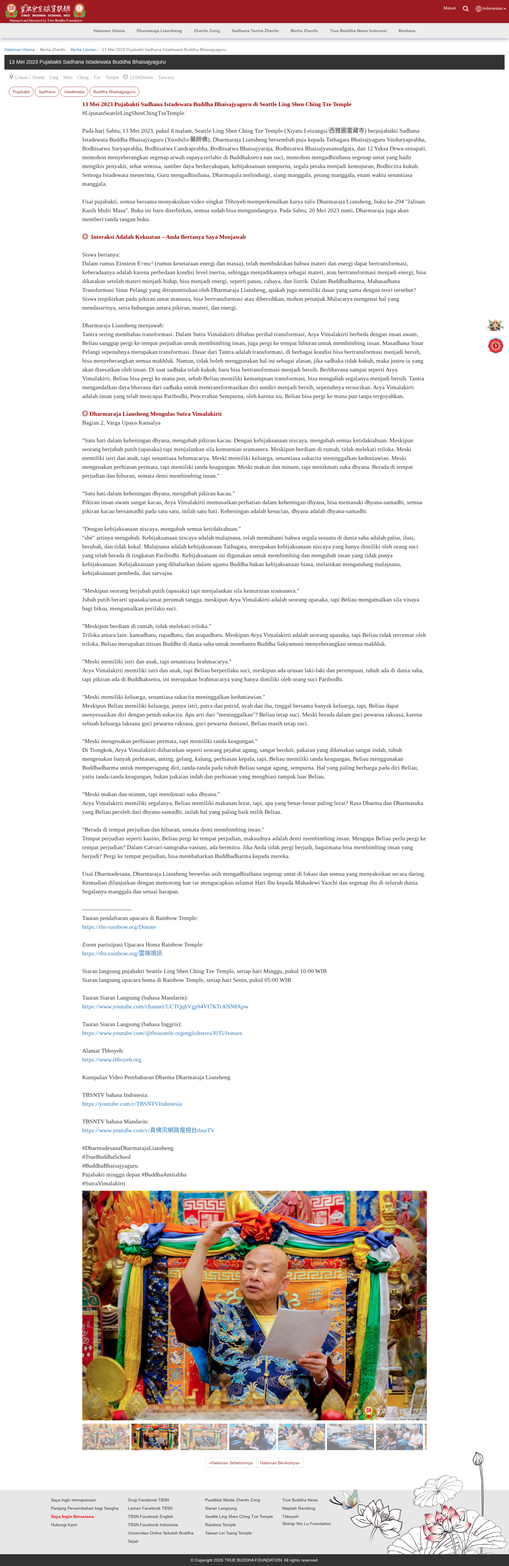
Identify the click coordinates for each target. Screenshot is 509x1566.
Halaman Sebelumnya (231, 1462)
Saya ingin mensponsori (73, 1500)
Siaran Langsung (221, 1508)
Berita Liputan (84, 49)
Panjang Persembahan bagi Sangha (84, 1508)
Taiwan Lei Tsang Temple (228, 1533)
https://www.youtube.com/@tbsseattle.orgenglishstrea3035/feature (162, 1033)
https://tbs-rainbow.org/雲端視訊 (122, 953)
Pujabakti (21, 91)
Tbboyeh (290, 1516)
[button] (159, 30)
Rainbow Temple (220, 1524)
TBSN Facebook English (150, 1516)
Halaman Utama (19, 49)
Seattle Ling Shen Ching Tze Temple (239, 1516)
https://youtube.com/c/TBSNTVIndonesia (132, 1103)
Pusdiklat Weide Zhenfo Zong (232, 1500)
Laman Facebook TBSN (150, 1508)
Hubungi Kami (64, 1524)
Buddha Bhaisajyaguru (114, 91)
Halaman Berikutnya (280, 1462)
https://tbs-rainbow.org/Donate (119, 927)
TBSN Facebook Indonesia (153, 1524)
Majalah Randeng (298, 1508)
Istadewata (74, 91)
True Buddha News (300, 1500)
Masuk (450, 8)
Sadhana (47, 91)
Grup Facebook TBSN (148, 1500)
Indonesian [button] (492, 8)
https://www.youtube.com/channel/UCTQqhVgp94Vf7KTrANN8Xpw (165, 1006)
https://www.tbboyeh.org (111, 1059)
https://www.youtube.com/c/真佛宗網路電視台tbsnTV (148, 1130)
